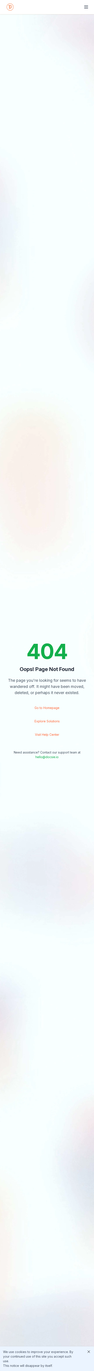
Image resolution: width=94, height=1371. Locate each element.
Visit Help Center (47, 734)
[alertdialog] (47, 1358)
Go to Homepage (47, 708)
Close (89, 1351)
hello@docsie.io (47, 757)
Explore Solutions (47, 721)
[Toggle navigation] (86, 7)
